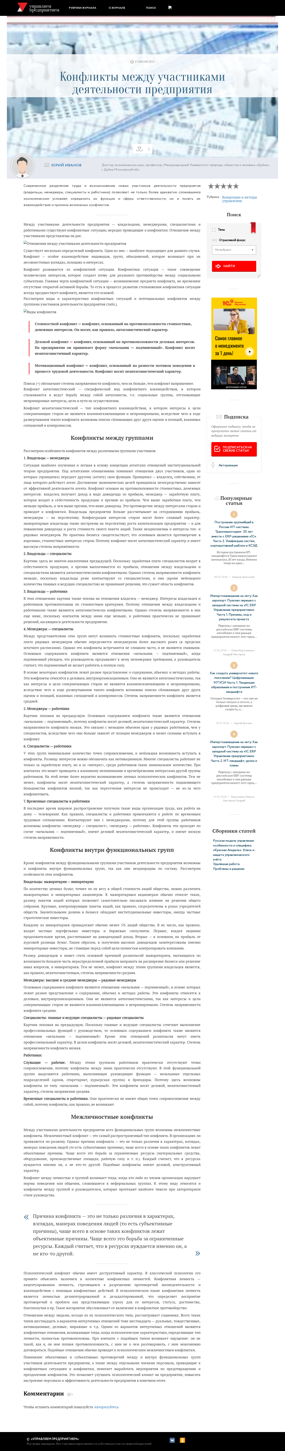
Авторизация (228, 465)
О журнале (117, 8)
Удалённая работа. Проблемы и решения (228, 866)
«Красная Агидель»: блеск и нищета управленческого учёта (233, 855)
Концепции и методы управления (239, 199)
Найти (229, 266)
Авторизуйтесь (106, 1406)
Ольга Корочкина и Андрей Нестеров (239, 652)
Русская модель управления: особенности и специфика (234, 843)
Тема (221, 230)
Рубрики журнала (82, 8)
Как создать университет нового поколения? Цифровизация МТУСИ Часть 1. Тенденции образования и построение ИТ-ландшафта (234, 682)
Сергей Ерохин (243, 723)
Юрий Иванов (66, 165)
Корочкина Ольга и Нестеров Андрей (239, 799)
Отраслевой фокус (232, 240)
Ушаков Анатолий (243, 577)
